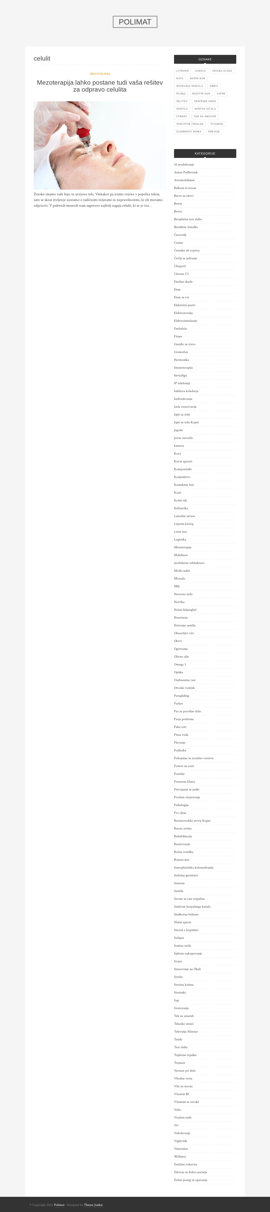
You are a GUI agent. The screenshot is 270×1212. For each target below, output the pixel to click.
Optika (178, 672)
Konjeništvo (182, 477)
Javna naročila (183, 438)
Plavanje (179, 742)
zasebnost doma (188, 131)
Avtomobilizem (184, 180)
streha (181, 116)
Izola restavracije (185, 406)
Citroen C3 (181, 274)
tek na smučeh (205, 116)
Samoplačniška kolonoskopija (193, 867)
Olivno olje (181, 656)
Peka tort (180, 727)
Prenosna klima (184, 781)
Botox (178, 203)
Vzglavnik (180, 1141)
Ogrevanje (181, 649)
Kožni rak (180, 500)
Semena (179, 883)
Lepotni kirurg (183, 524)
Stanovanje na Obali (187, 969)
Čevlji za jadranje (185, 258)
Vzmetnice (181, 1149)
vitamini (216, 124)
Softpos (179, 938)
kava (180, 78)
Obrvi (178, 641)
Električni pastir (184, 305)
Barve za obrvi (183, 196)
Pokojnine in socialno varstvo (193, 758)
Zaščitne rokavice (185, 1164)
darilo (200, 70)
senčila (182, 108)
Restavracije (182, 844)
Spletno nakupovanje (188, 953)
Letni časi (180, 531)
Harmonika (181, 360)
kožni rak (197, 78)
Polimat (59, 1205)
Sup (176, 1000)
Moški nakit (182, 571)
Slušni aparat (182, 922)
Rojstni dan (181, 860)
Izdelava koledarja (186, 391)
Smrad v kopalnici (186, 930)
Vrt (176, 1125)
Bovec (178, 211)
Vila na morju (183, 1086)
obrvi (214, 86)
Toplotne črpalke (185, 1055)
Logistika (180, 539)
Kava (177, 453)
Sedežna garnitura (186, 875)
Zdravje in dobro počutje (190, 1172)
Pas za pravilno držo (187, 711)
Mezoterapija (100, 74)
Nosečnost (181, 617)
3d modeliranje (184, 164)
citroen (182, 70)
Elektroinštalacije (185, 321)
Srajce (178, 961)
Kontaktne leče (184, 485)
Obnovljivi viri (184, 633)
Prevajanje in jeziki (186, 789)
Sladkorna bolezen (186, 914)
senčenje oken (205, 101)
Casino (178, 242)
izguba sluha (222, 70)
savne (221, 93)
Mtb (177, 586)
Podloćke (180, 750)
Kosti (177, 492)
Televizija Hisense (186, 1031)
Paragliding (181, 696)
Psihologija (181, 805)
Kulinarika (181, 508)
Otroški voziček (184, 688)
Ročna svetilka (183, 852)
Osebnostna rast (185, 680)
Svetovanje (181, 1008)
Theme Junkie (93, 1205)
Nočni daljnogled (185, 610)
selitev (182, 101)
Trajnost (179, 1063)
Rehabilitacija (183, 836)
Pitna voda (181, 735)
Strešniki (180, 992)
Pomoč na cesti (184, 766)
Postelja (179, 774)
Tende (178, 1039)
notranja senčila (189, 86)
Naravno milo (183, 594)
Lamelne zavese (184, 516)
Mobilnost (181, 555)
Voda (177, 1109)
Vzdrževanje (182, 1133)
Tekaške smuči (183, 1024)
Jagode (178, 430)
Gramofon (181, 352)
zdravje (214, 131)
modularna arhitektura (189, 563)
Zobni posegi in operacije (190, 1180)
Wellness (180, 1156)
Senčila (178, 891)
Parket (178, 703)
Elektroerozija (183, 313)
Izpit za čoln (182, 414)
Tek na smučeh (184, 1016)
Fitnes (178, 336)
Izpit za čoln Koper (186, 422)
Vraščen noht (183, 1117)
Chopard (180, 266)
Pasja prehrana (184, 719)
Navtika (179, 602)
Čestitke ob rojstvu (187, 250)
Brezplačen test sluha (188, 219)
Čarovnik (180, 235)
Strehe (178, 977)
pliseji (181, 93)
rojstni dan (201, 93)
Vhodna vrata (183, 1078)
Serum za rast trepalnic (189, 899)
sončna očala (205, 108)
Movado (179, 578)
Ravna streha (183, 828)
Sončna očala (182, 945)
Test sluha (181, 1047)
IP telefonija (182, 383)
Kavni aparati (183, 461)
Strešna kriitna (184, 985)
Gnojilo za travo (185, 344)
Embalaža (180, 328)
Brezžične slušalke (186, 227)
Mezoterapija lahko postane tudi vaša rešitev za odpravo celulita (100, 86)
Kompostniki (183, 469)
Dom (177, 289)
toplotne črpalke (190, 124)
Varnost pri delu (185, 1070)
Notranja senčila (185, 625)
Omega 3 (180, 664)
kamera (179, 446)
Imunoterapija (183, 367)
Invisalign (180, 375)
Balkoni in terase (185, 188)
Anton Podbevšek (186, 172)
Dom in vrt (181, 297)
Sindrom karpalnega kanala (192, 906)
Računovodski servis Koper (192, 820)
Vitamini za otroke (186, 1102)
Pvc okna (180, 813)
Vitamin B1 (181, 1094)
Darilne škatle (183, 282)
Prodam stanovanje (187, 797)
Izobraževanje (183, 399)
